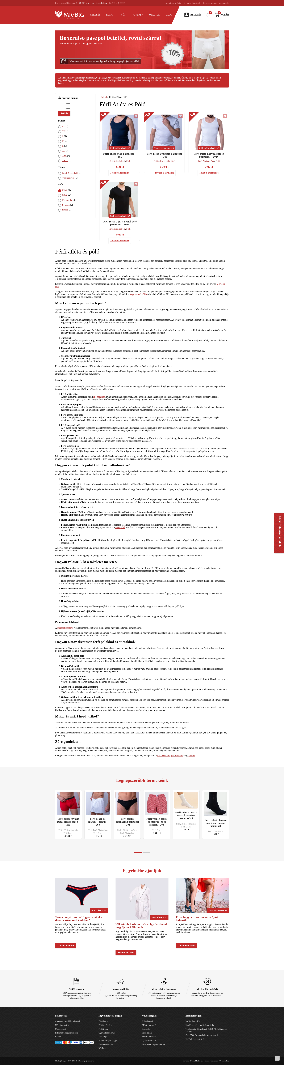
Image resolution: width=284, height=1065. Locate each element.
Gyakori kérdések (192, 3)
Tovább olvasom (65, 945)
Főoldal (103, 97)
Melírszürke (67, 200)
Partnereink (147, 1033)
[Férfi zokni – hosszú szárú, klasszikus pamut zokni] (186, 800)
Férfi (109, 14)
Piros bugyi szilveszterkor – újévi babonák (197, 919)
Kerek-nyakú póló (70, 173)
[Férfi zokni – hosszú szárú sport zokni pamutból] (215, 804)
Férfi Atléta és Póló (117, 161)
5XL (64, 131)
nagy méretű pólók (138, 294)
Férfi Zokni (186, 827)
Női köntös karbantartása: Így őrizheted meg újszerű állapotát (141, 926)
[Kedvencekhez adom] (136, 116)
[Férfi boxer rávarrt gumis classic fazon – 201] (68, 803)
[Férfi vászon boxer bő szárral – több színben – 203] (156, 803)
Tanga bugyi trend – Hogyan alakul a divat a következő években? (78, 919)
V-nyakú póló (68, 178)
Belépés (195, 14)
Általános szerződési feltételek (67, 1021)
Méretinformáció (173, 3)
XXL (64, 156)
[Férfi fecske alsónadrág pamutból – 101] (127, 803)
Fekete (65, 195)
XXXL (65, 160)
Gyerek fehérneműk (107, 1033)
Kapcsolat (146, 1029)
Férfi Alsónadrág (71, 830)
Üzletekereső (60, 1029)
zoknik (192, 755)
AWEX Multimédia (196, 1061)
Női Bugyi (103, 1048)
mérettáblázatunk (65, 628)
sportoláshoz (99, 397)
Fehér (64, 190)
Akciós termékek (130, 830)
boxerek (179, 755)
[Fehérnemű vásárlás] (69, 14)
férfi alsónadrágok (165, 755)
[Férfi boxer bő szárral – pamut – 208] (98, 803)
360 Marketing (224, 1061)
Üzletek (154, 14)
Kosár (224, 14)
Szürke (65, 210)
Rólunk (58, 1037)
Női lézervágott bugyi (108, 1040)
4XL (64, 126)
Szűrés (64, 113)
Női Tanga (103, 1037)
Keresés (95, 14)
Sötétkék (66, 205)
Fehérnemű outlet (106, 1044)
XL (63, 151)
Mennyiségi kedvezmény (163, 989)
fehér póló (120, 527)
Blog (169, 14)
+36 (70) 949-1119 (116, 3)
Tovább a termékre (119, 172)
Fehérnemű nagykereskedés (216, 3)
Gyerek (138, 14)
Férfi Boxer (68, 833)
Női (123, 14)
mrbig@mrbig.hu (207, 1025)
